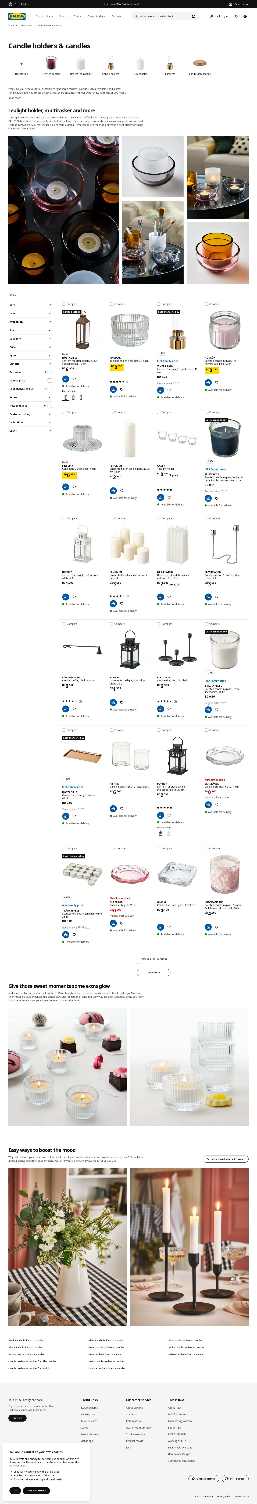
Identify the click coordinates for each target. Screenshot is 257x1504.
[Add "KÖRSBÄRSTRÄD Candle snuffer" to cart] (65, 708)
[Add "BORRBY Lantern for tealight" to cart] (65, 596)
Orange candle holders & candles (107, 1368)
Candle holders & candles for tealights (30, 1368)
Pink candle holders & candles (185, 1340)
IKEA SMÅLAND (177, 1434)
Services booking (89, 1434)
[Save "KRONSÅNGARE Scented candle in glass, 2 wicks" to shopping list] (216, 927)
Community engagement (182, 1460)
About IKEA (174, 1407)
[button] (153, 166)
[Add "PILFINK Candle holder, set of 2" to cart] (113, 808)
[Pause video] (63, 210)
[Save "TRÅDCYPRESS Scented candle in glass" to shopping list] (216, 709)
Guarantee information (139, 1427)
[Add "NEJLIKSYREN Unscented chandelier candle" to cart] (160, 596)
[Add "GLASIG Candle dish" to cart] (160, 927)
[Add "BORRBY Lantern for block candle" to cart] (160, 815)
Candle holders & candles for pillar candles (32, 1361)
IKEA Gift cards (88, 1421)
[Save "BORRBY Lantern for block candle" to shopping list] (169, 815)
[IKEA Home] (17, 16)
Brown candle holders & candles (26, 1354)
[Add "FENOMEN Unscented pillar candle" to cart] (113, 490)
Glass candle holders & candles (106, 1340)
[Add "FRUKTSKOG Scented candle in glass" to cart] (208, 498)
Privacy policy (223, 1496)
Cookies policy (241, 1496)
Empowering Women (180, 1421)
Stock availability (135, 1434)
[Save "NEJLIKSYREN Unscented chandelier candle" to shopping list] (169, 596)
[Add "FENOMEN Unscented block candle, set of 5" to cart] (113, 603)
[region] (46, 1472)
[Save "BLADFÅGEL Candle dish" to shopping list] (216, 804)
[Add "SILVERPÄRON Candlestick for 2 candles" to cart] (208, 596)
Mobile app (86, 1441)
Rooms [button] (63, 16)
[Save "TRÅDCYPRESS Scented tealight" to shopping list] (74, 934)
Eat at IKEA (174, 1427)
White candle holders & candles (186, 1347)
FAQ (128, 1447)
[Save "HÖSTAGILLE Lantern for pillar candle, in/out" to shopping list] (74, 379)
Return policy (133, 1421)
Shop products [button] (44, 16)
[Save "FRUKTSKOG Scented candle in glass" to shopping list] (216, 498)
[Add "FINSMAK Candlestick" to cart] (65, 486)
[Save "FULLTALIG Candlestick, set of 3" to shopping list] (169, 708)
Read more (14, 98)
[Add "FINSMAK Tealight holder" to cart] (113, 389)
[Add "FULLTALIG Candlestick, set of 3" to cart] (160, 708)
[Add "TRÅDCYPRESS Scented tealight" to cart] (65, 934)
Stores (84, 1427)
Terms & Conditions (203, 1496)
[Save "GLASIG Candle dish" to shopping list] (169, 927)
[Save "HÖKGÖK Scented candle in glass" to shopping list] (216, 382)
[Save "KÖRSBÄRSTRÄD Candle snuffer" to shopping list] (74, 708)
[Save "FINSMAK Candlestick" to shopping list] (74, 486)
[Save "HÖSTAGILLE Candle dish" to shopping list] (74, 816)
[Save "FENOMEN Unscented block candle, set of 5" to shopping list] (121, 603)
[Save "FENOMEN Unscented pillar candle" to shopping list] (121, 490)
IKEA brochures (89, 1407)
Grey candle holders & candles (105, 1354)
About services (134, 1407)
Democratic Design (179, 1454)
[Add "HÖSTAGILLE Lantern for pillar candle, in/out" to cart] (65, 379)
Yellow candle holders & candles (187, 1354)
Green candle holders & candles (106, 1347)
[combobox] (161, 16)
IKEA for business (178, 1414)
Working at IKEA (177, 1441)
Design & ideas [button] (96, 16)
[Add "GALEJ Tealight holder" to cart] (160, 497)
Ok (15, 1490)
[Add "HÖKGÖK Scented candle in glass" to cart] (208, 382)
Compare (72, 304)
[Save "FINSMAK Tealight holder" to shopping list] (121, 389)
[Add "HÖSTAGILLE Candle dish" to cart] (65, 816)
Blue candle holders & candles (25, 1347)
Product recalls (134, 1441)
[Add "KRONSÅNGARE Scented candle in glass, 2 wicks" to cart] (208, 927)
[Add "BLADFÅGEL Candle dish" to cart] (208, 804)
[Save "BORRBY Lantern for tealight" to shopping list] (74, 596)
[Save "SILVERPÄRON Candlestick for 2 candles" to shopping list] (216, 596)
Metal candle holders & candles (106, 1361)
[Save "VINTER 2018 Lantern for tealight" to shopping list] (169, 390)
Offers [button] (77, 16)
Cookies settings (36, 1490)
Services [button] (116, 16)
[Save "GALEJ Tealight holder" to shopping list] (169, 497)
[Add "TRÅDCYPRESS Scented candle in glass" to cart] (208, 709)
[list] (128, 66)
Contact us (132, 1414)
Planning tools (88, 1414)
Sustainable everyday (180, 1447)
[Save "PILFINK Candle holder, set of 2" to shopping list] (121, 808)
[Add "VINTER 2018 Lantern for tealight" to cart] (160, 390)
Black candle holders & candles (26, 1340)
